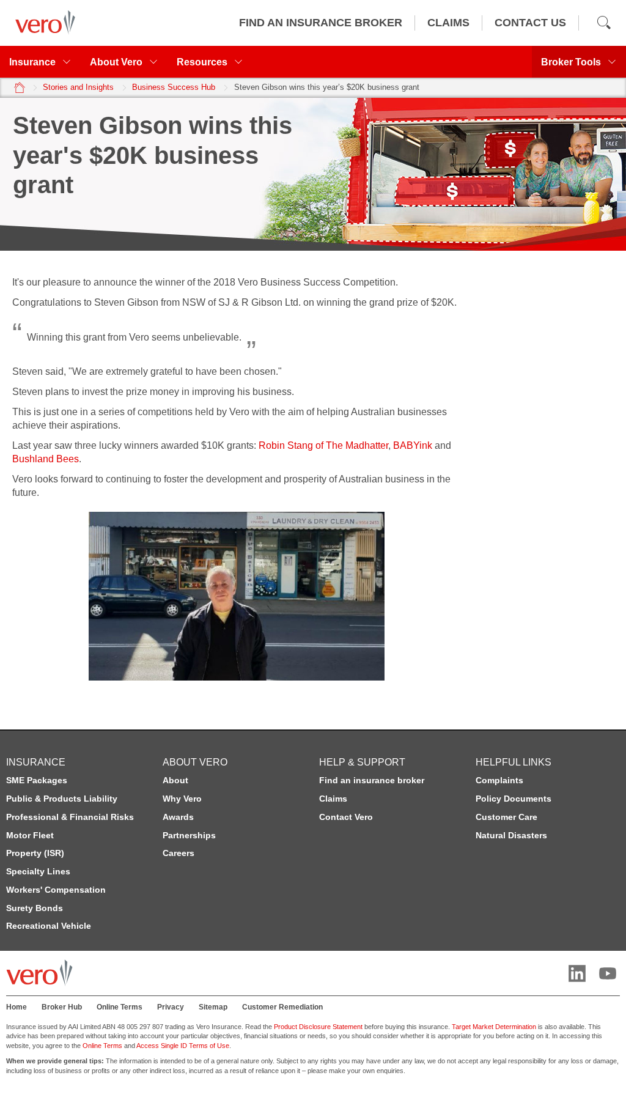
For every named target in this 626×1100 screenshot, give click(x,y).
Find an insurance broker (371, 780)
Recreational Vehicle (48, 926)
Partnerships (189, 835)
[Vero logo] (42, 22)
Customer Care (506, 817)
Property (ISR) (35, 853)
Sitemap (213, 1007)
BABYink (412, 445)
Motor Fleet (30, 835)
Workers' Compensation (56, 890)
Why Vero (182, 798)
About (175, 780)
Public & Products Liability (61, 798)
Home (16, 1007)
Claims (333, 798)
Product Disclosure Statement (318, 1026)
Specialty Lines (38, 871)
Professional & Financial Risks (70, 817)
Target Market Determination (494, 1026)
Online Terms (119, 1007)
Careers (178, 853)
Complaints (499, 780)
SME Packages (36, 780)
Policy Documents (513, 798)
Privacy (170, 1007)
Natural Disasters (511, 835)
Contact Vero (346, 817)
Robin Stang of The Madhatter (323, 445)
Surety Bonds (34, 908)
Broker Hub (62, 1007)
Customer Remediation (282, 1007)
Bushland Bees (45, 458)
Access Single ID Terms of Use (182, 1045)
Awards (178, 817)
